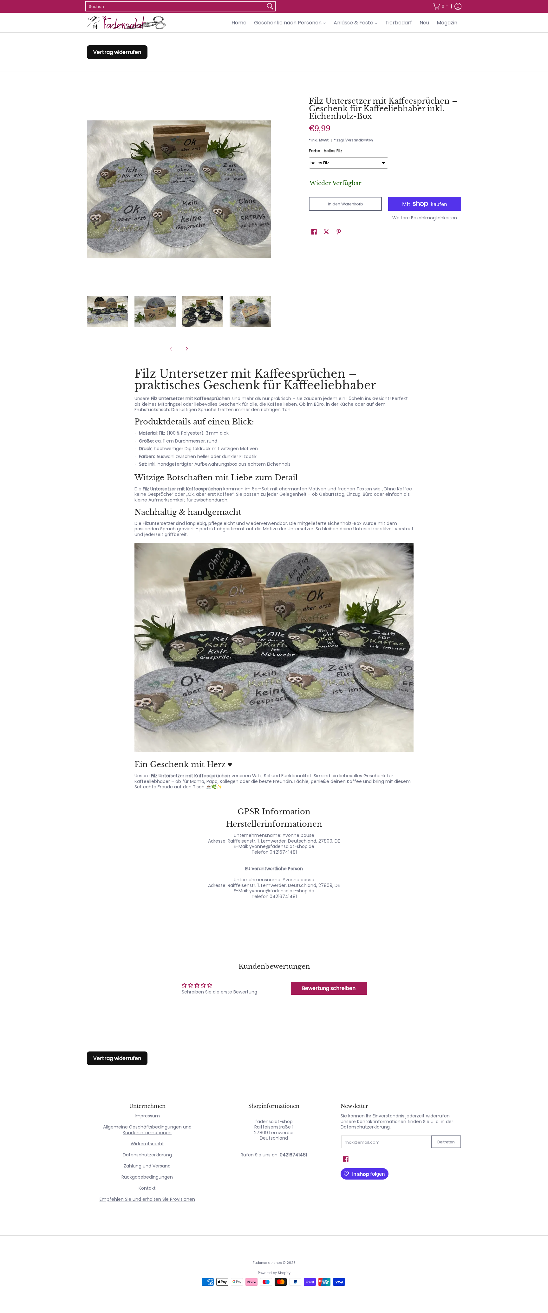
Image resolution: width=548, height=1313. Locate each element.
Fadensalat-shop (267, 1262)
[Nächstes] (186, 349)
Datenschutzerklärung (147, 1155)
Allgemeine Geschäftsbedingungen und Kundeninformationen (147, 1130)
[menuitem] (440, 6)
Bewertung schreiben (329, 988)
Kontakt (147, 1188)
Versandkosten (359, 140)
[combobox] (175, 6)
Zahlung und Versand (147, 1166)
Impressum (147, 1116)
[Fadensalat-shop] (126, 22)
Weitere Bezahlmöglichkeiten (424, 218)
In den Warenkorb (345, 204)
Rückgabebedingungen (147, 1177)
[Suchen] (270, 6)
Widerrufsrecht (147, 1144)
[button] (314, 231)
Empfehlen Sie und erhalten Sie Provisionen (147, 1199)
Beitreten (446, 1142)
